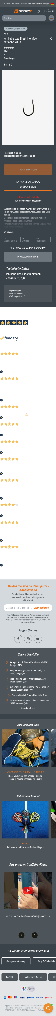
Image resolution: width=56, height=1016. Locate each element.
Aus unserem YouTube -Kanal (28, 864)
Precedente (5, 349)
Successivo (15, 349)
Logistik (9, 977)
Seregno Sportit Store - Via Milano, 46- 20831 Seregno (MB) (29, 664)
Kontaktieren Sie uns (33, 977)
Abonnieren (41, 608)
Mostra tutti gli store (28, 708)
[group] (25, 758)
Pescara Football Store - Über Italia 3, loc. (30, 695)
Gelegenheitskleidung (16, 961)
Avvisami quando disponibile (28, 184)
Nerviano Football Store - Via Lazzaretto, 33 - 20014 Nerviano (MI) (29, 702)
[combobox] (24, 18)
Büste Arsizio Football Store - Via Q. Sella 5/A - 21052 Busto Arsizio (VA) (29, 688)
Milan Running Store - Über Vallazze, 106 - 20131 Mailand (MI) (28, 680)
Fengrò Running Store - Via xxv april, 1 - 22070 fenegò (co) (27, 672)
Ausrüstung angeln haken (15, 28)
